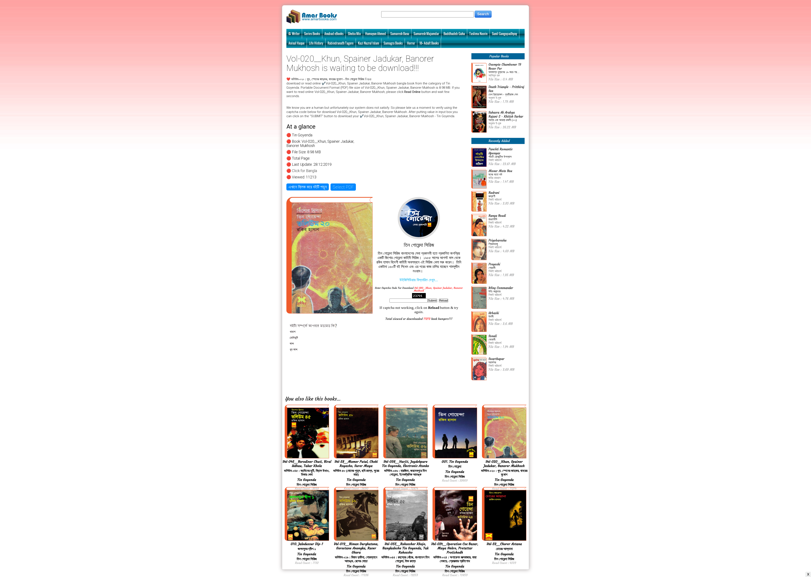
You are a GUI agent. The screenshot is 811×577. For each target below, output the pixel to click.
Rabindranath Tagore (341, 43)
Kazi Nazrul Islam (368, 43)
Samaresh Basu (399, 33)
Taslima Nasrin (478, 33)
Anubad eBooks (333, 33)
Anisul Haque (296, 43)
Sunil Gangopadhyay (504, 33)
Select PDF (343, 187)
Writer (296, 33)
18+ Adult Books (429, 43)
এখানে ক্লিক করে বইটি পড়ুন (307, 187)
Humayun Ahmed (375, 33)
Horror (411, 43)
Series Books (312, 33)
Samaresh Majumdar (426, 33)
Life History (316, 43)
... (339, 399)
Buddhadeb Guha (454, 33)
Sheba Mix (354, 33)
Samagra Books (393, 43)
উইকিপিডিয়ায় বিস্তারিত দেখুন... (419, 280)
